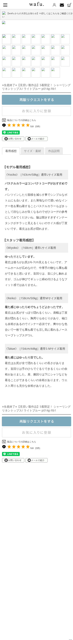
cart (69, 5)
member (54, 5)
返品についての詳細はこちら (21, 120)
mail (61, 5)
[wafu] (36, 3)
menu (5, 5)
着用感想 (11, 151)
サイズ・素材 (32, 151)
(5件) (37, 126)
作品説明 (54, 151)
